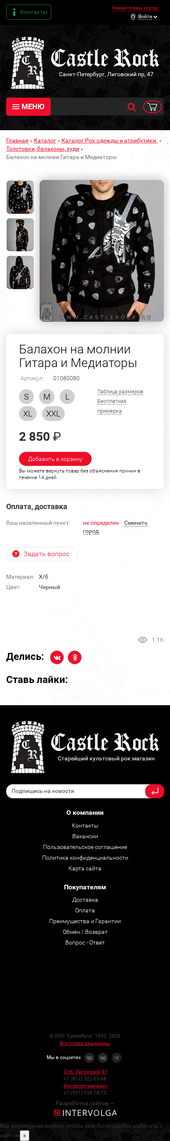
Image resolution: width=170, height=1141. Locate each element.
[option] (102, 251)
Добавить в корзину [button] (55, 459)
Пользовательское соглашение (85, 847)
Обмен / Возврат (85, 931)
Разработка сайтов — (85, 1103)
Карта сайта (85, 868)
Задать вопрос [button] (46, 554)
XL (28, 414)
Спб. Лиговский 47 (85, 1072)
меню (33, 106)
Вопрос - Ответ (85, 942)
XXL (53, 414)
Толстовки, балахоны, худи (42, 148)
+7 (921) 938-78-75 (85, 1093)
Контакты (33, 12)
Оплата (85, 910)
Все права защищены (85, 1043)
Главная (17, 140)
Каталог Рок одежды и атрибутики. (109, 140)
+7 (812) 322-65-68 (85, 1079)
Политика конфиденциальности (85, 857)
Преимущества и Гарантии (85, 921)
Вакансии (85, 836)
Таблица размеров (120, 391)
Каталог (45, 140)
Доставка (85, 899)
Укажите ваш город (135, 8)
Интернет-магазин (85, 1086)
